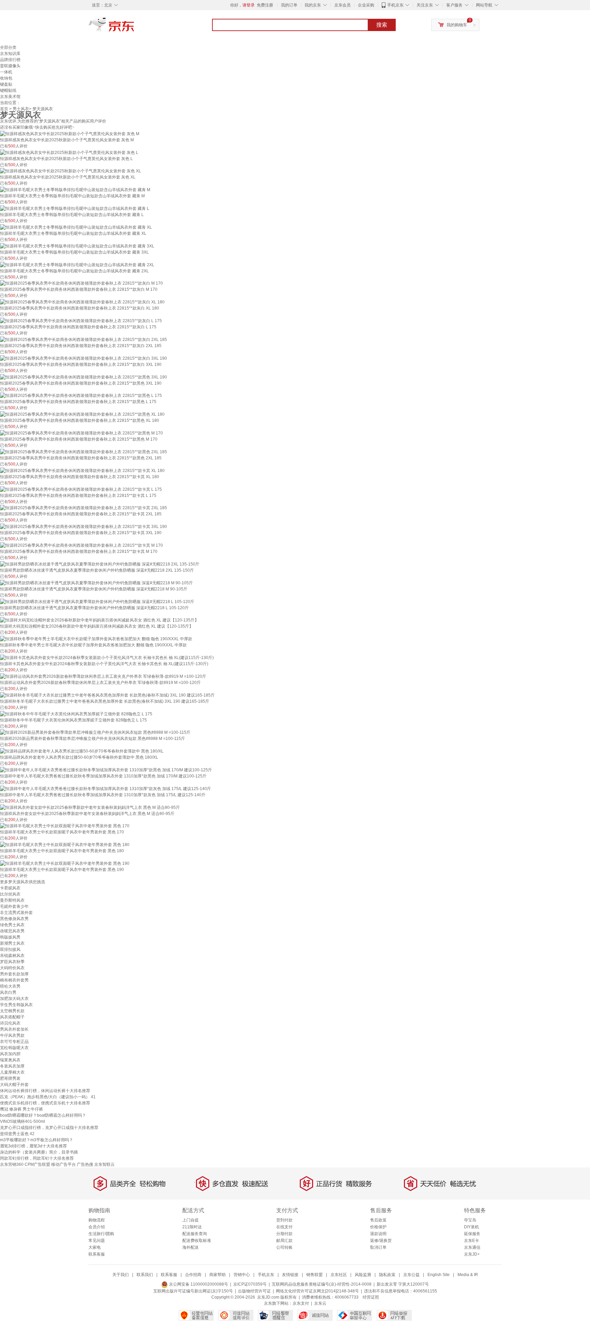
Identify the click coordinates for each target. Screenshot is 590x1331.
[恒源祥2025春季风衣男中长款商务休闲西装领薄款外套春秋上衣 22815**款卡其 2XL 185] (83, 507)
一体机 (6, 72)
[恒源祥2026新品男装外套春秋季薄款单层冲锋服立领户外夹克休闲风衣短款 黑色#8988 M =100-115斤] (95, 732)
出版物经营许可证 (254, 1291)
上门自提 (190, 1220)
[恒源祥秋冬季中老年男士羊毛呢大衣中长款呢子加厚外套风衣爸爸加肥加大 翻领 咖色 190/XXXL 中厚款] (96, 638)
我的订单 (289, 5)
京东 (134, 27)
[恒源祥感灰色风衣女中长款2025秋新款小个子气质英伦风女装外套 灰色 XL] (70, 171)
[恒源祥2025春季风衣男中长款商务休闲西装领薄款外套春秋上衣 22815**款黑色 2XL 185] (83, 451)
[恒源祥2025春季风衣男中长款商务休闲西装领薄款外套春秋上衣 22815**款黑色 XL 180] (82, 414)
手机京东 (395, 5)
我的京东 (313, 5)
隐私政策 (387, 1274)
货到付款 (284, 1220)
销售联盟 (314, 1274)
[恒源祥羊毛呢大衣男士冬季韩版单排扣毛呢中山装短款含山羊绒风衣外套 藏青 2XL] (77, 264)
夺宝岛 (470, 1220)
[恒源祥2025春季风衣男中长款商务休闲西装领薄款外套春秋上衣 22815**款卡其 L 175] (81, 489)
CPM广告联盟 (37, 1164)
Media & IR (468, 1274)
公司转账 (284, 1247)
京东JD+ (472, 1254)
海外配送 (190, 1247)
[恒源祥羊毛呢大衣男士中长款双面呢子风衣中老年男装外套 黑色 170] (64, 826)
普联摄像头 (10, 65)
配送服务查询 (194, 1233)
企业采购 (366, 5)
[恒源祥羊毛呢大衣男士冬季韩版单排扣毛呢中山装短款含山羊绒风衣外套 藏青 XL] (76, 227)
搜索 (381, 25)
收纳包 (6, 78)
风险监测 (363, 1274)
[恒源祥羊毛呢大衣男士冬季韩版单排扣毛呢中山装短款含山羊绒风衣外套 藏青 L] (74, 208)
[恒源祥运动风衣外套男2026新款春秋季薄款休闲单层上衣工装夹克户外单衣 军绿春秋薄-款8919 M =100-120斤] (103, 676)
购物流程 (96, 1220)
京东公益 (411, 1274)
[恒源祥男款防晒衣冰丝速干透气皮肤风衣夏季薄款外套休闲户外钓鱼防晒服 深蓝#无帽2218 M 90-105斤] (96, 582)
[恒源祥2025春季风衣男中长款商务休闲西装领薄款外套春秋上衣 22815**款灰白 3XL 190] (83, 358)
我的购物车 (457, 25)
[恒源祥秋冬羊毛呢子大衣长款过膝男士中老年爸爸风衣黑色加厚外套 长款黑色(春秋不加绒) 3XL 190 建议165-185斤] (107, 694)
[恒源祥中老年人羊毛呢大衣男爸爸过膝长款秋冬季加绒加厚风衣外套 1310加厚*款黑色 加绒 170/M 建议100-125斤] (106, 769)
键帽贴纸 (8, 90)
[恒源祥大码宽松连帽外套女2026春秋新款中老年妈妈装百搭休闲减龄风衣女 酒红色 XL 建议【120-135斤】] (99, 620)
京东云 (320, 1303)
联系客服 (96, 1254)
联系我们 (145, 1274)
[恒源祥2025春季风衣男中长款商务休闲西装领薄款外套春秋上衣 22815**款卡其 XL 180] (82, 470)
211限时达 (192, 1227)
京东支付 (301, 1303)
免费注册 (265, 5)
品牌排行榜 (10, 59)
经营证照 (371, 1297)
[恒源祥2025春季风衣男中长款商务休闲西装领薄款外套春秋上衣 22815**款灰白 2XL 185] (83, 339)
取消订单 (378, 1247)
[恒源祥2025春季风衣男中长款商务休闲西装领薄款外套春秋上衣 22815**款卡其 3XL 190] (83, 526)
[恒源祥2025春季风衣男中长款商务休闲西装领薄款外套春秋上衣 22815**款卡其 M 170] (81, 545)
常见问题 (96, 1240)
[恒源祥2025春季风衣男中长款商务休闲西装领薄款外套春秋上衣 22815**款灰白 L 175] (81, 320)
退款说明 (378, 1233)
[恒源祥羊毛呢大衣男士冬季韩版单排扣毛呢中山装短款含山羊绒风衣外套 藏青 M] (75, 189)
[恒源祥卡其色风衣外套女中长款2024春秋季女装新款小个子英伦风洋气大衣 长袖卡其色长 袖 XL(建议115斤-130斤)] (107, 657)
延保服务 (472, 1233)
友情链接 (290, 1274)
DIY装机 (471, 1227)
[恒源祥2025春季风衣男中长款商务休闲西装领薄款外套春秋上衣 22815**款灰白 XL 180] (82, 301)
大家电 (94, 1247)
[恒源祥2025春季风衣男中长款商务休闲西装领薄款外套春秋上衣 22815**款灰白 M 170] (81, 283)
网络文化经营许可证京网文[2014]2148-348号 (317, 1291)
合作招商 (193, 1274)
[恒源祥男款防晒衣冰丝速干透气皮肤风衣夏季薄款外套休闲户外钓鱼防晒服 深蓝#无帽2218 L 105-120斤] (97, 601)
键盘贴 (6, 84)
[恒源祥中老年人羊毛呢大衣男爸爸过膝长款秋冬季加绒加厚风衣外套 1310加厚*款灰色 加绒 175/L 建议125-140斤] (105, 788)
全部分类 (8, 47)
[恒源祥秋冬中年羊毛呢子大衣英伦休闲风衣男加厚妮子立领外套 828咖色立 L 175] (76, 713)
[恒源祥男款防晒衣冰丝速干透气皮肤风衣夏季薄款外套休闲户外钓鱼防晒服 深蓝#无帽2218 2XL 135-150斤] (99, 563)
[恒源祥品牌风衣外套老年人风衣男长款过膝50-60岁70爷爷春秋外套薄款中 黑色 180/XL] (82, 750)
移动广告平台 (63, 1164)
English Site (438, 1274)
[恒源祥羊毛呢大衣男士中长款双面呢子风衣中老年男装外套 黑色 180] (64, 844)
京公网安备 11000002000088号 (198, 1284)
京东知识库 (10, 53)
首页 (4, 108)
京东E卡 (471, 1240)
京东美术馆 (10, 96)
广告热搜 (85, 1164)
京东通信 (472, 1247)
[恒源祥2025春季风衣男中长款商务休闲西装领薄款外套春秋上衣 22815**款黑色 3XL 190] (83, 376)
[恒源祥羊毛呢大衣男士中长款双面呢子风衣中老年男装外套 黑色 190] (64, 863)
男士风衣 (21, 108)
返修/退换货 (381, 1240)
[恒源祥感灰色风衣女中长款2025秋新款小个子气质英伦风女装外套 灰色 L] (69, 152)
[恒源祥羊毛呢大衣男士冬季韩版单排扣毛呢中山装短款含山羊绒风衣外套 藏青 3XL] (77, 245)
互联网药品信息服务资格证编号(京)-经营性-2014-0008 (321, 1284)
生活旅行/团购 (101, 1233)
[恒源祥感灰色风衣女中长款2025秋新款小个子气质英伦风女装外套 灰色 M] (69, 133)
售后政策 (378, 1220)
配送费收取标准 (196, 1240)
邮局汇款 (284, 1240)
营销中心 (242, 1274)
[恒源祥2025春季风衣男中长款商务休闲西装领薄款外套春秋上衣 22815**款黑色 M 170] (81, 432)
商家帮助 (217, 1274)
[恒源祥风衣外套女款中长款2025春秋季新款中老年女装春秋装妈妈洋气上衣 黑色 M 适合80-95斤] (90, 807)
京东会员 (342, 5)
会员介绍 (96, 1227)
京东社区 (339, 1274)
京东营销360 (12, 1164)
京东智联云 (104, 1164)
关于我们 (120, 1274)
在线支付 (284, 1227)
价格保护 (378, 1227)
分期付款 (284, 1233)
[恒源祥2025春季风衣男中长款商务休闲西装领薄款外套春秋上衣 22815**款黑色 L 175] (81, 395)
